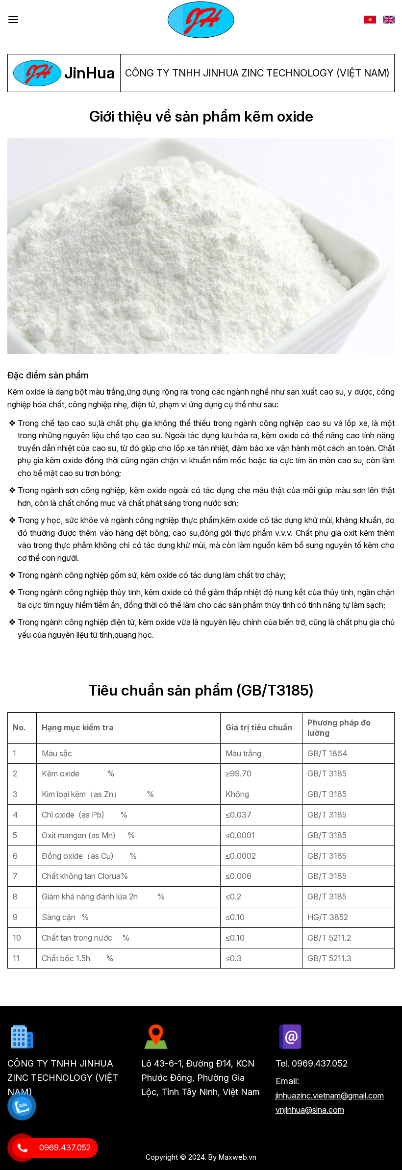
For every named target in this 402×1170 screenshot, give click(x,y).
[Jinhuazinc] (201, 19)
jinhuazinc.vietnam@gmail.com (330, 1095)
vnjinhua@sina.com (310, 1110)
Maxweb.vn (237, 1157)
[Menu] (13, 20)
